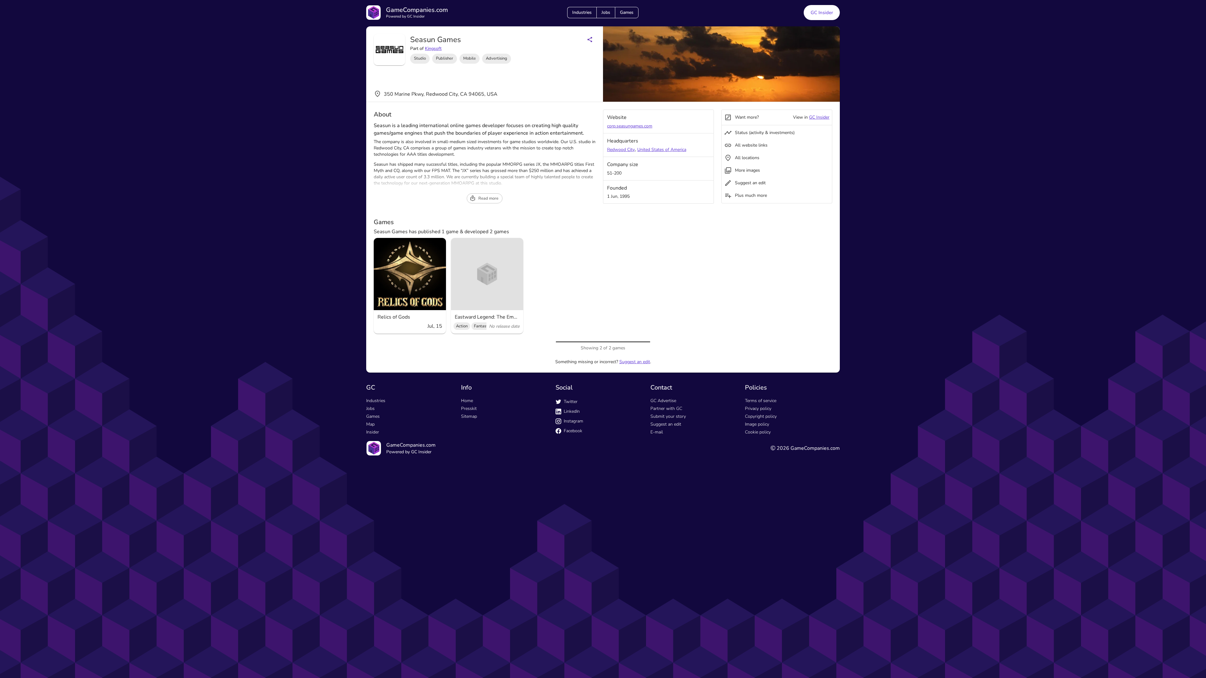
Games (626, 12)
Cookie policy (758, 432)
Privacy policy (758, 409)
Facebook (573, 431)
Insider (372, 432)
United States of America (661, 150)
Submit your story (668, 416)
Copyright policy (761, 416)
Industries (582, 12)
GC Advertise (663, 401)
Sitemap (469, 416)
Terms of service (760, 401)
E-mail (656, 432)
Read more (488, 198)
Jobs (605, 12)
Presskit (469, 409)
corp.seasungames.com (629, 126)
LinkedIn (572, 411)
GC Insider (822, 12)
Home (467, 401)
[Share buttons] (589, 39)
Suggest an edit (634, 362)
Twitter (571, 402)
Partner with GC (666, 409)
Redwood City (621, 150)
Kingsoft (433, 48)
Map (370, 424)
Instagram (573, 421)
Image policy (757, 424)
